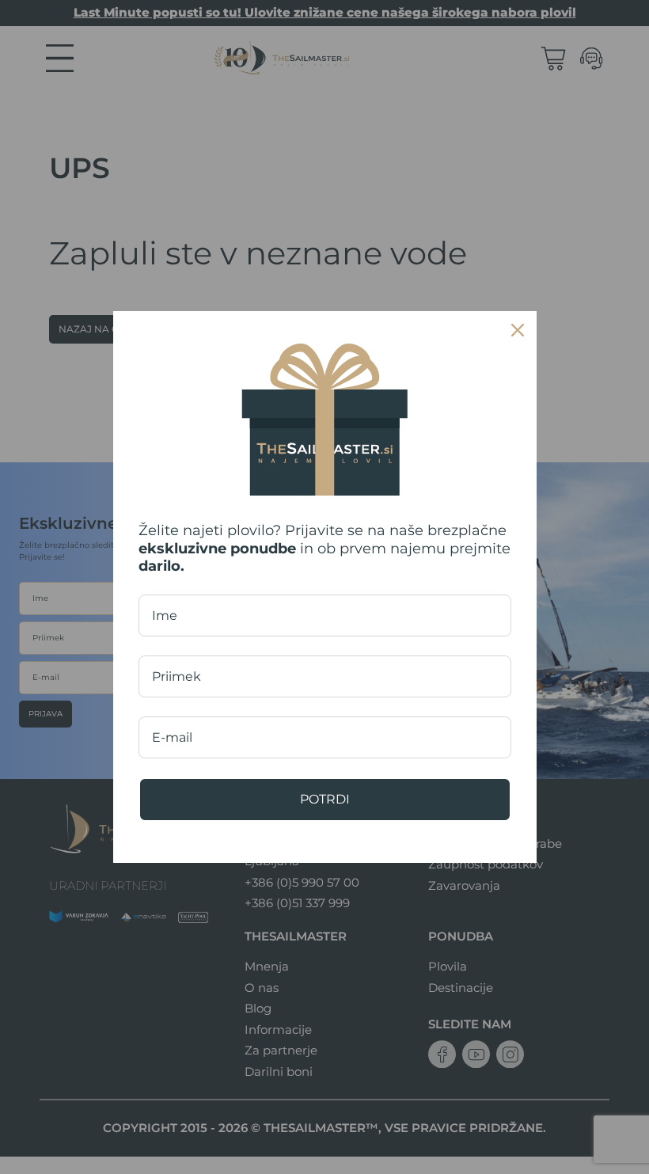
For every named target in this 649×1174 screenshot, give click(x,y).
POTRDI (325, 799)
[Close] (518, 330)
